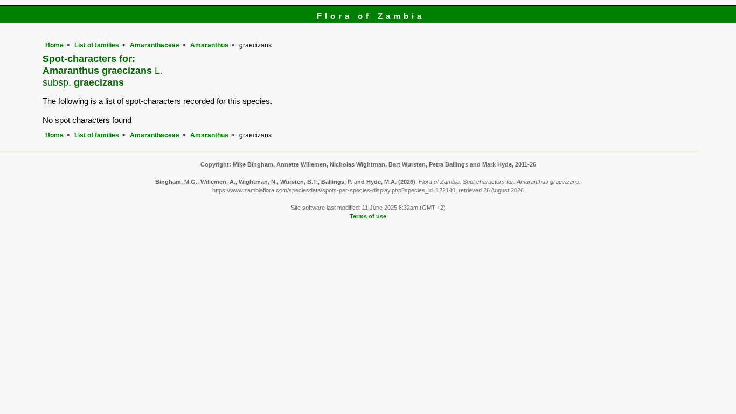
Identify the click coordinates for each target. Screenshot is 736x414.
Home (54, 45)
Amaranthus (209, 45)
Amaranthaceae (154, 45)
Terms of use (368, 216)
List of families (96, 45)
